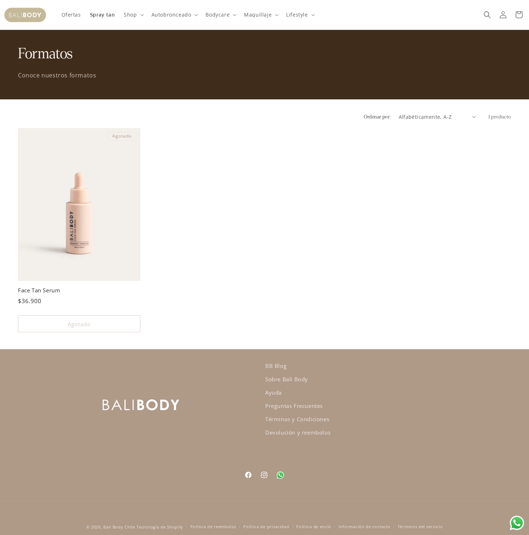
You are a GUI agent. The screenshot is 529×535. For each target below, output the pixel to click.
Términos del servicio (420, 526)
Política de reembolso (213, 526)
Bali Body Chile (119, 527)
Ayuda (273, 392)
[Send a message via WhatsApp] (516, 522)
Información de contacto (364, 526)
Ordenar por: (378, 117)
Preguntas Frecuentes (294, 405)
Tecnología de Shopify (159, 527)
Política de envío (313, 526)
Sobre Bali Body (286, 379)
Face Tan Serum (39, 290)
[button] (132, 14)
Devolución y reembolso (297, 432)
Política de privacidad (266, 526)
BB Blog (275, 365)
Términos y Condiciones (297, 419)
